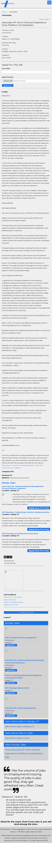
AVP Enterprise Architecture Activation (20, 534)
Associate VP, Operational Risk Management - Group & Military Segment (23, 487)
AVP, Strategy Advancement (17, 688)
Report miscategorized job (13, 602)
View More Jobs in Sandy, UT (19, 726)
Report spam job (10, 600)
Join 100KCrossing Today (26, 612)
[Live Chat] (5, 557)
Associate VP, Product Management (20, 708)
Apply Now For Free (39, 508)
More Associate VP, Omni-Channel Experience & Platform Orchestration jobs (24, 753)
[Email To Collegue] (8, 557)
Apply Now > (11, 645)
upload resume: (7, 77)
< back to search (44, 19)
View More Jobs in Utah (17, 738)
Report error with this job (13, 597)
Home (4, 12)
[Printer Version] (11, 557)
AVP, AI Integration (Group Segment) (20, 638)
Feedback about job (11, 605)
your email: (6, 68)
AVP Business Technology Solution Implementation (26, 512)
